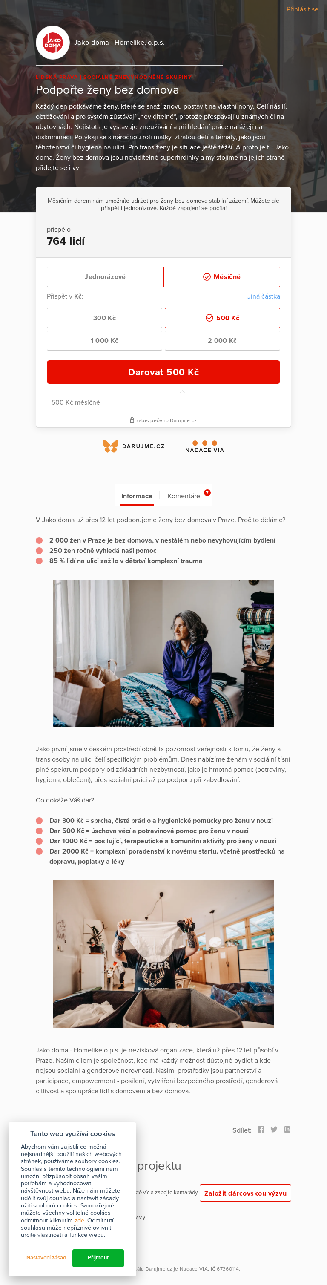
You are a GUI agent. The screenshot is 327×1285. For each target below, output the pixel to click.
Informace (136, 496)
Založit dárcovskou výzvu (245, 1193)
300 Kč (104, 318)
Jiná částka (263, 296)
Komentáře (188, 495)
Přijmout (98, 1257)
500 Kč (227, 318)
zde (79, 1220)
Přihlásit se (302, 9)
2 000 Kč (222, 340)
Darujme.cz (159, 1269)
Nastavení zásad (46, 1257)
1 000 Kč (104, 340)
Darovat (163, 372)
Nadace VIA (194, 1269)
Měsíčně (226, 277)
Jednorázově (105, 277)
